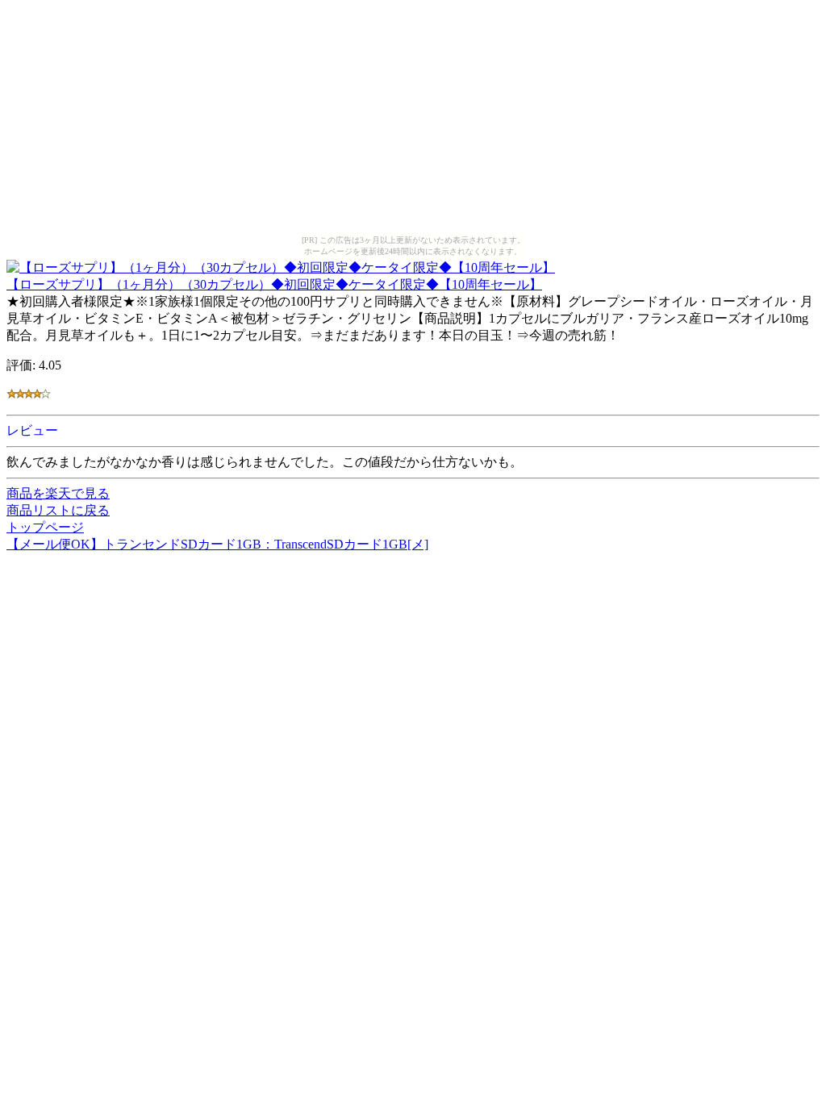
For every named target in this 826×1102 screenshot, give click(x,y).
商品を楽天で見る (58, 493)
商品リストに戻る (58, 510)
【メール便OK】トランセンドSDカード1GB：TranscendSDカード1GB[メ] (217, 544)
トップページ (45, 527)
